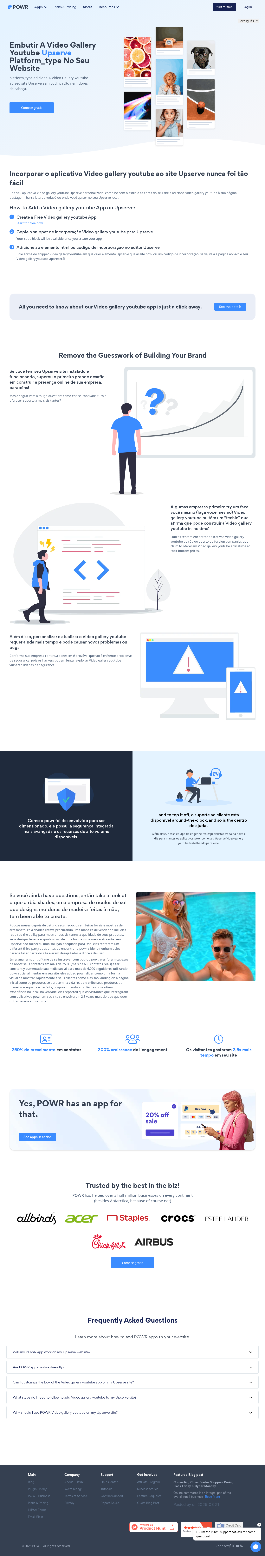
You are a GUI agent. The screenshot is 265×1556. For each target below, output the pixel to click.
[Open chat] (255, 1546)
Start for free (224, 7)
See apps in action (37, 1137)
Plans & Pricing (65, 7)
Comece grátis (31, 108)
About (88, 7)
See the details (230, 306)
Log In (247, 7)
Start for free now (29, 223)
